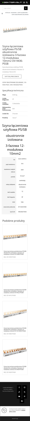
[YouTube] (19, 396)
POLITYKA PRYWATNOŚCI (8, 391)
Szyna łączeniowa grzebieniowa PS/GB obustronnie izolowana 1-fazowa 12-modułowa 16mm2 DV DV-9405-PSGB (15, 329)
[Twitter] (24, 392)
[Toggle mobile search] (27, 2)
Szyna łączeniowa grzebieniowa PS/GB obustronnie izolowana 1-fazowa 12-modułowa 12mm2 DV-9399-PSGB (15, 253)
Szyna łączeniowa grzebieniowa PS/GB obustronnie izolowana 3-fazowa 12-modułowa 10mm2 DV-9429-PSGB (15, 368)
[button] (15, 418)
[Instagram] (24, 387)
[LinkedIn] (22, 401)
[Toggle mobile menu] (24, 2)
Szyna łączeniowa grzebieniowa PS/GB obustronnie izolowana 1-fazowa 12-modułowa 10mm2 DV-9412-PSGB (15, 291)
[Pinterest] (24, 396)
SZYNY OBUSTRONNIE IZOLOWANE (12, 82)
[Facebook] (19, 387)
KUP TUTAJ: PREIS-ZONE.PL (12, 76)
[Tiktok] (19, 392)
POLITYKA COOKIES (8, 389)
